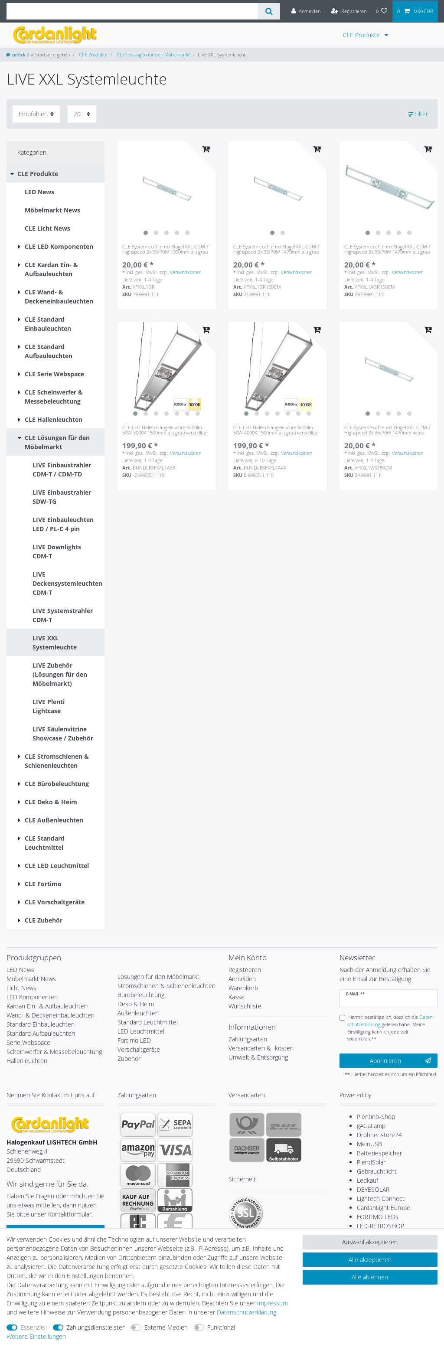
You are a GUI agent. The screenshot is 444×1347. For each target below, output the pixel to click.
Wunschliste (245, 1006)
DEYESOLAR (373, 1189)
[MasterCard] (138, 1174)
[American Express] (175, 1174)
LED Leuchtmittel (141, 1031)
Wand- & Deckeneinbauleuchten (51, 1015)
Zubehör (129, 1058)
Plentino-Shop (376, 1116)
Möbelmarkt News (31, 979)
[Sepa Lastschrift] (175, 1124)
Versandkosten (185, 272)
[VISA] (175, 1149)
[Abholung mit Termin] (283, 1149)
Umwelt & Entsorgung (258, 1057)
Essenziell (33, 1327)
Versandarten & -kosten (261, 1048)
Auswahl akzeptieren (370, 1242)
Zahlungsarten (248, 1039)
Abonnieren (385, 1061)
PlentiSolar (371, 1162)
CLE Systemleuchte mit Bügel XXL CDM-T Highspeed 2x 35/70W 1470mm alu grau (276, 249)
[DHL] (283, 1124)
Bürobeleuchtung (141, 995)
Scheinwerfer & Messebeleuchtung (54, 1051)
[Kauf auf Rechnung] (138, 1200)
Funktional (221, 1327)
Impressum (272, 1303)
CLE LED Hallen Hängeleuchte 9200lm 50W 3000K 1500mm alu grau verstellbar (165, 430)
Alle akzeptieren (370, 1260)
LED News (20, 969)
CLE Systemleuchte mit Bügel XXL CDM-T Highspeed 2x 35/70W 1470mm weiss (387, 430)
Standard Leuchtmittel (148, 1022)
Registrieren (245, 969)
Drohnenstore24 (379, 1135)
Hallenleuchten (27, 1061)
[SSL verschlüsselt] (246, 1213)
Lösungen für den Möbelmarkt (158, 976)
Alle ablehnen (370, 1277)
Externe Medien (166, 1327)
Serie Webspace (28, 1042)
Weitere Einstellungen (36, 1336)
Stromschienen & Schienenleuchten (166, 986)
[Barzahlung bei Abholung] (175, 1200)
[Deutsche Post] (247, 1124)
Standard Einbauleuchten (41, 1024)
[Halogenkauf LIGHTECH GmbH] (50, 1124)
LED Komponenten (32, 997)
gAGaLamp (371, 1126)
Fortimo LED (134, 1040)
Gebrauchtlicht (377, 1171)
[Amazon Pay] (138, 1149)
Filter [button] (421, 114)
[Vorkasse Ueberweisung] (175, 1225)
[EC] (138, 1225)
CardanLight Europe (383, 1207)
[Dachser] (247, 1149)
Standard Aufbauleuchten (41, 1033)
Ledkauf (367, 1180)
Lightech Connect (381, 1198)
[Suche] (269, 11)
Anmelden (242, 979)
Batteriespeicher (379, 1153)
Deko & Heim (136, 1004)
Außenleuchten (138, 1013)
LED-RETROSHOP (380, 1226)
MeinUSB (369, 1144)
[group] (166, 190)
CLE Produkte (362, 35)
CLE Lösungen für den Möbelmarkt (152, 54)
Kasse (237, 997)
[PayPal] (138, 1124)
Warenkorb (243, 988)
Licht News (21, 988)
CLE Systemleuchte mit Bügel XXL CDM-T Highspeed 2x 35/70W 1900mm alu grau (165, 249)
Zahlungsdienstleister (95, 1327)
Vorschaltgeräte (139, 1049)
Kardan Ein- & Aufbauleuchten (47, 1006)
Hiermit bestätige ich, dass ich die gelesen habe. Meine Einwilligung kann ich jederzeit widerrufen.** (390, 1028)
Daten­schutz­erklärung (246, 1312)
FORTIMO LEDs (377, 1217)
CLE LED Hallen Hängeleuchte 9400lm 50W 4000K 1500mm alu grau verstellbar (276, 430)
